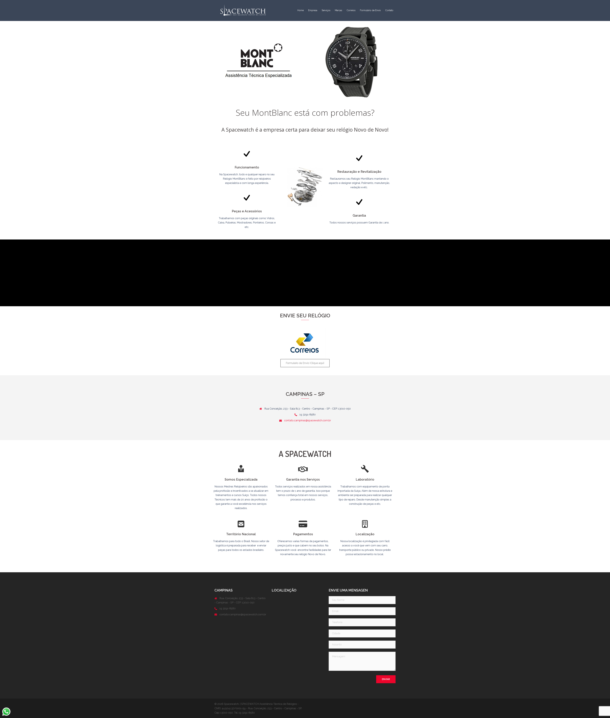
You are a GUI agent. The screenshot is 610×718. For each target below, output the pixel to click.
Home (300, 10)
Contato (389, 10)
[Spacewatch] (243, 10)
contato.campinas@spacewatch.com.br (307, 420)
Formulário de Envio (370, 10)
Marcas (338, 10)
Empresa (312, 10)
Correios (351, 10)
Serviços (326, 10)
